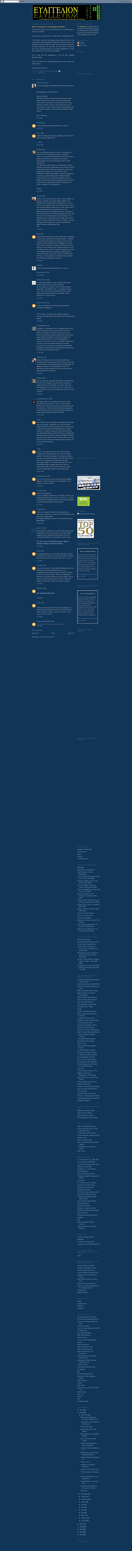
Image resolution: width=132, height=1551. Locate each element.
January (83, 1520)
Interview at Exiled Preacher (85, 913)
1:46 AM (39, 229)
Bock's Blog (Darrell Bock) (85, 1002)
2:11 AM (39, 560)
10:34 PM (40, 275)
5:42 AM (39, 373)
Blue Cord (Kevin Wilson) (84, 1113)
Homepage (80, 867)
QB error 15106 (41, 479)
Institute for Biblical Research (86, 1270)
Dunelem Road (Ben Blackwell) (86, 1011)
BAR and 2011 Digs (86, 1426)
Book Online (41, 520)
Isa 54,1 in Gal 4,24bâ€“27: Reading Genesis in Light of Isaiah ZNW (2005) (88, 961)
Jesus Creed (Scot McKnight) (86, 1162)
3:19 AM (39, 486)
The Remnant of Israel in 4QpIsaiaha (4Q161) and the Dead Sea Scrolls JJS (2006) (88, 967)
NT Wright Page (82, 1330)
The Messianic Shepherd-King (86, 944)
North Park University (83, 939)
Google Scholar (82, 1303)
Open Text (80, 1394)
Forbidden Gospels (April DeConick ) (88, 1020)
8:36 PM (40, 444)
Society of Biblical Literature (85, 1265)
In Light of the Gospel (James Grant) (88, 1164)
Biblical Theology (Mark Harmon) (87, 999)
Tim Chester (81, 1180)
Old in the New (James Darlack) (86, 1059)
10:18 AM (40, 145)
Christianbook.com (82, 859)
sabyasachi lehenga (43, 424)
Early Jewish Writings (83, 1335)
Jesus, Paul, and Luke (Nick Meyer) (88, 1030)
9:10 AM (39, 260)
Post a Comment (37, 630)
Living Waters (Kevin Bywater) (86, 1038)
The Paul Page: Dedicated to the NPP (88, 1328)
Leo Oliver (40, 565)
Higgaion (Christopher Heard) (85, 1110)
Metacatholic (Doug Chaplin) (85, 1041)
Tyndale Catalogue (82, 1401)
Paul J (38, 133)
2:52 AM (39, 626)
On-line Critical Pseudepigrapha (86, 1340)
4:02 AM (39, 321)
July (82, 1504)
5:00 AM (39, 394)
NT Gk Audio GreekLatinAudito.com (88, 1319)
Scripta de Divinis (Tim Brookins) (87, 1082)
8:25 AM (39, 616)
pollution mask (41, 451)
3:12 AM (39, 298)
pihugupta (39, 378)
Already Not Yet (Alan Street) (86, 1185)
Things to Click (85, 1462)
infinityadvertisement (43, 399)
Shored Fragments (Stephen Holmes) (88, 1135)
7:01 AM (39, 546)
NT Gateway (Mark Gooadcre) (86, 1050)
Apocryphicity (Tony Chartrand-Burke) (88, 984)
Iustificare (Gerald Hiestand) (85, 1027)
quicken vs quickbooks (60, 497)
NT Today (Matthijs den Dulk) (86, 1057)
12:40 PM (40, 415)
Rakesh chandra (41, 302)
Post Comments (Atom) (47, 637)
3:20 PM (40, 128)
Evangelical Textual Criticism (86, 1018)
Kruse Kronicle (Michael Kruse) (86, 1194)
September (84, 1499)
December (84, 1415)
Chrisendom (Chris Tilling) (85, 1006)
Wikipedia (80, 1306)
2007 (81, 1529)
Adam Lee (40, 528)
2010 (81, 1412)
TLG (78, 1399)
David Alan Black (82, 1212)
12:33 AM (40, 352)
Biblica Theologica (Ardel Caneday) (87, 990)
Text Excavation (82, 1337)
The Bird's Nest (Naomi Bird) (85, 1242)
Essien (39, 551)
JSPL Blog (84, 1490)
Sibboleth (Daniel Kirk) (84, 1084)
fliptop (38, 234)
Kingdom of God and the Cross (90, 1469)
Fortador (39, 509)
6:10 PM (40, 191)
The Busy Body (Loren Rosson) (86, 1093)
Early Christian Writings (84, 1333)
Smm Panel (56, 366)
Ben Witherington (82, 1171)
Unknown (39, 123)
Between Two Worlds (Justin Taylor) (88, 1210)
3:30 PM (40, 583)
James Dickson (82, 852)
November (84, 1494)
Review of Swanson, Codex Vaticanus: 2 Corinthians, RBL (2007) (87, 896)
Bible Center (81, 1385)
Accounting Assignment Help (45, 568)
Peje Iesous (80, 1068)
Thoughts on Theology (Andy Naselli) (88, 1096)
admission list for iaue (64, 558)
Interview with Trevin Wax (85, 915)
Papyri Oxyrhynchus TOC (85, 1347)
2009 (81, 1524)
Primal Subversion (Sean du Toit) (87, 1071)
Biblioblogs (80, 1239)
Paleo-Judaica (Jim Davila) (85, 1115)
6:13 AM (39, 118)
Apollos (79, 1383)
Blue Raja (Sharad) (83, 1203)
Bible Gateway (81, 1392)
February (84, 1518)
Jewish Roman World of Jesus (86, 1367)
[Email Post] (59, 71)
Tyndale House (81, 1290)
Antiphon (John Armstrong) (85, 1187)
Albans (79, 854)
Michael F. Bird (82, 45)
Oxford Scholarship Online (85, 1374)
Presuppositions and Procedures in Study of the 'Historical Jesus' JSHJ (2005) (87, 955)
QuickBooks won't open (53, 339)
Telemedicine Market (56, 543)
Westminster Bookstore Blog (85, 1173)
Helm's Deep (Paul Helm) (84, 1140)
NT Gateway (81, 1369)
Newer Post (35, 633)
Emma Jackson (41, 280)
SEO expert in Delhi (58, 403)
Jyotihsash (40, 357)
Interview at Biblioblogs (84, 918)
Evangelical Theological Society (86, 1268)
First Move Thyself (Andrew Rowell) (88, 1192)
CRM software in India (43, 314)
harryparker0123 (41, 325)
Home (53, 633)
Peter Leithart (81, 1151)
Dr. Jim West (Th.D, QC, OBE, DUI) (88, 1159)
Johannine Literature (83, 1326)
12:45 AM (40, 523)
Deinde (79, 1009)
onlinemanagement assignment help (47, 287)
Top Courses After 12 (66, 387)
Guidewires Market (42, 543)
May (82, 1510)
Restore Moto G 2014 (43, 272)
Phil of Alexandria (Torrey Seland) (87, 1117)
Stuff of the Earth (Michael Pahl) (87, 1089)
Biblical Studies (82, 1380)
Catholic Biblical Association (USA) (87, 1272)
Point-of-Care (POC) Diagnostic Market (56, 541)
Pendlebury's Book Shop (84, 849)
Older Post (71, 633)
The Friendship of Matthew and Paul (88, 942)
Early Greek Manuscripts (84, 1349)
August (83, 1502)
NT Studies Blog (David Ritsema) (87, 1054)
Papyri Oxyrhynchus (83, 1344)
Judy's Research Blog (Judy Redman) (88, 1032)
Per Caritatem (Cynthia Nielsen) (86, 1133)
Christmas (41, 73)
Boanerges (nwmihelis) (84, 1189)
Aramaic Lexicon (82, 1364)
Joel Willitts (81, 43)
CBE (78, 1219)
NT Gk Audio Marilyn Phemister (86, 1317)
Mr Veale (39, 149)
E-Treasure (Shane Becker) (85, 1237)
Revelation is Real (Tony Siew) (86, 1208)
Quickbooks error (42, 476)
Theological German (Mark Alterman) (88, 1244)
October (83, 1496)
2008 (81, 1526)
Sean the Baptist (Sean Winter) (86, 1201)
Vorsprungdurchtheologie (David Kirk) (88, 1098)
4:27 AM (39, 504)
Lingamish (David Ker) (84, 1205)
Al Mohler (80, 1217)
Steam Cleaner (44, 518)
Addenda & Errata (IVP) (84, 1166)
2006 (81, 1532)
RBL (78, 1371)
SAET (79, 1255)
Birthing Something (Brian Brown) (87, 1215)
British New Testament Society (86, 1283)
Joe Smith (40, 490)
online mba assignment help (45, 291)
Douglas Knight (81, 1137)
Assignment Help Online (44, 621)
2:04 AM (39, 598)
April (82, 1512)
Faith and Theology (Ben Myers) (87, 1126)
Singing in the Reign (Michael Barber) (88, 1086)
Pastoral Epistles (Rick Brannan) (87, 1062)
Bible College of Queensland (85, 870)
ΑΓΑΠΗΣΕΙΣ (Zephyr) (83, 1100)
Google (79, 1301)
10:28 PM (40, 471)
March (83, 1515)
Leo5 (38, 265)
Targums (79, 1342)
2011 (81, 1410)
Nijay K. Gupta (81, 1043)
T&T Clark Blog (82, 1091)
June (82, 1507)
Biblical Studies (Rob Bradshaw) (87, 997)
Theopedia (80, 1308)
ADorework (40, 588)
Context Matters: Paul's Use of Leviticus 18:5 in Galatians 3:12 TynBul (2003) (87, 948)
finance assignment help (48, 295)
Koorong (79, 856)
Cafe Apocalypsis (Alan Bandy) (86, 1004)
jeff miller (39, 196)
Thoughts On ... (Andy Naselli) (86, 1169)
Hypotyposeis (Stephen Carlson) (87, 1025)
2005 (81, 1534)
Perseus (79, 1396)
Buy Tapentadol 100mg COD (45, 593)
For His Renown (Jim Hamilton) (86, 1182)
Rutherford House (82, 1292)
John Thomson (41, 83)
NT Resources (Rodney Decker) (86, 1052)
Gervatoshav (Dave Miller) (85, 1022)
